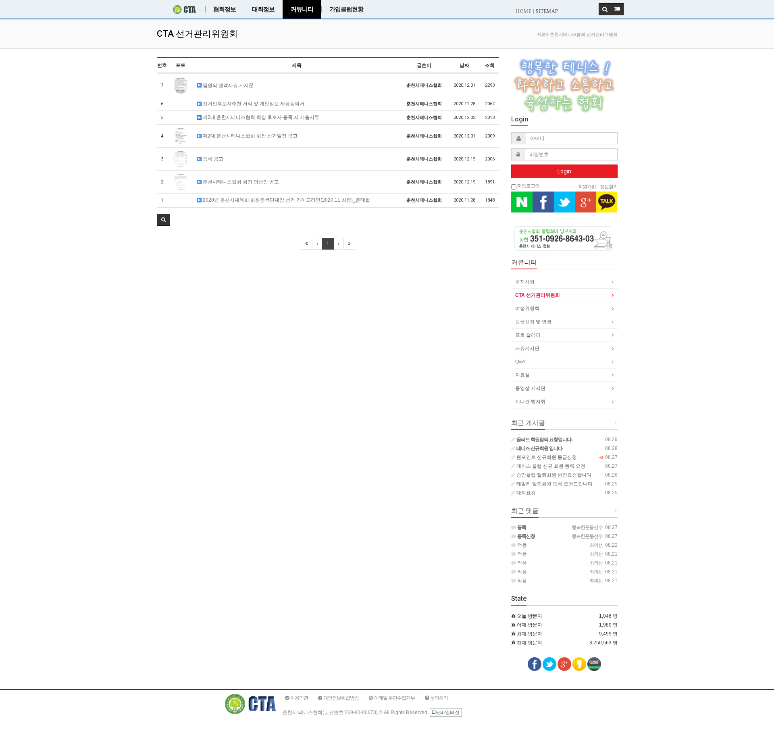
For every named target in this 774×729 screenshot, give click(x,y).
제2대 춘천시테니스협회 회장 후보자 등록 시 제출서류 (260, 117)
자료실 (522, 375)
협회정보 (224, 9)
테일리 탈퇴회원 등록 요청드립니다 (554, 484)
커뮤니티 (302, 9)
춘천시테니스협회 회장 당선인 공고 (240, 182)
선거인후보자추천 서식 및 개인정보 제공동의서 (253, 103)
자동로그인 (527, 185)
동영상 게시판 (530, 388)
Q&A (520, 361)
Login (564, 171)
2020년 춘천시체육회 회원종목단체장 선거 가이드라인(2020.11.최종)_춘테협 (286, 200)
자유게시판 (527, 348)
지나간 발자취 (530, 401)
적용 (521, 545)
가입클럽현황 (346, 9)
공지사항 (525, 282)
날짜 (464, 65)
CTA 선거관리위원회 (537, 295)
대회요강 (525, 493)
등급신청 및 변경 (533, 322)
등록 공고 (212, 159)
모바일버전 (447, 712)
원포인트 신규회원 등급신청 (546, 457)
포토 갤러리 (528, 335)
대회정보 (263, 9)
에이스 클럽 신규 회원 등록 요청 (550, 466)
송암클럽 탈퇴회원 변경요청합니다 (553, 475)
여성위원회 (527, 308)
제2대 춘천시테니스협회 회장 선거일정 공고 (250, 136)
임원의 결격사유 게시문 (228, 85)
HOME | (525, 11)
